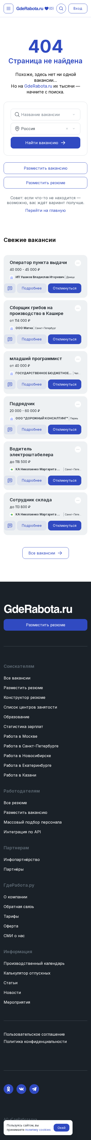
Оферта (11, 926)
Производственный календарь (34, 963)
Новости (12, 992)
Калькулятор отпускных (27, 973)
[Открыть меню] (8, 8)
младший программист (36, 358)
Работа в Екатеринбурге (27, 765)
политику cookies (38, 1130)
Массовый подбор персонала (33, 822)
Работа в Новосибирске (27, 755)
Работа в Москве (20, 736)
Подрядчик (22, 403)
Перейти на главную (45, 210)
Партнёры (14, 869)
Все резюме (15, 802)
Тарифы (11, 916)
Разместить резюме (23, 687)
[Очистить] (67, 114)
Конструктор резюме (24, 697)
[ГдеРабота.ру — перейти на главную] (29, 9)
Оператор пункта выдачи (38, 262)
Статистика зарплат (23, 726)
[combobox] (42, 114)
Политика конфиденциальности (35, 1041)
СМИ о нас (14, 935)
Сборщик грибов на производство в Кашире (36, 310)
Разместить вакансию (25, 812)
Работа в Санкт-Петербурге (31, 745)
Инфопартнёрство (22, 859)
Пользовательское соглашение (34, 1034)
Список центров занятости (30, 707)
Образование (16, 716)
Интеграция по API (22, 831)
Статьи (10, 982)
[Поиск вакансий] (61, 8)
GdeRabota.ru (38, 86)
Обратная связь (19, 906)
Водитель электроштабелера (31, 451)
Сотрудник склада (31, 499)
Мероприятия (17, 1002)
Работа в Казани (20, 775)
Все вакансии (17, 678)
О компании (15, 896)
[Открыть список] (74, 114)
